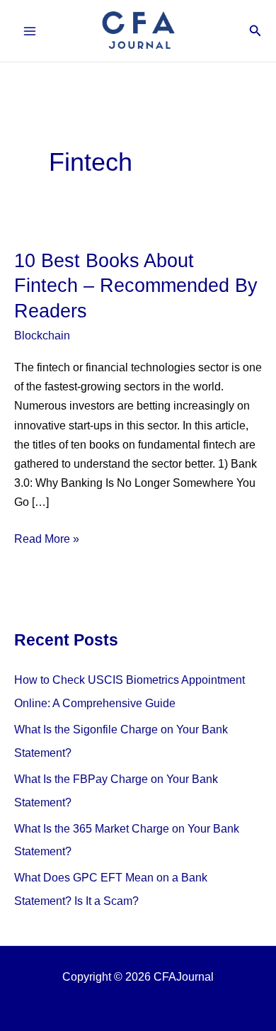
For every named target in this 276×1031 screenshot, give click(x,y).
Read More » (46, 539)
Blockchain (42, 335)
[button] (255, 31)
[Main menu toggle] (30, 31)
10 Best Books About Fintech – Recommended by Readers (136, 285)
